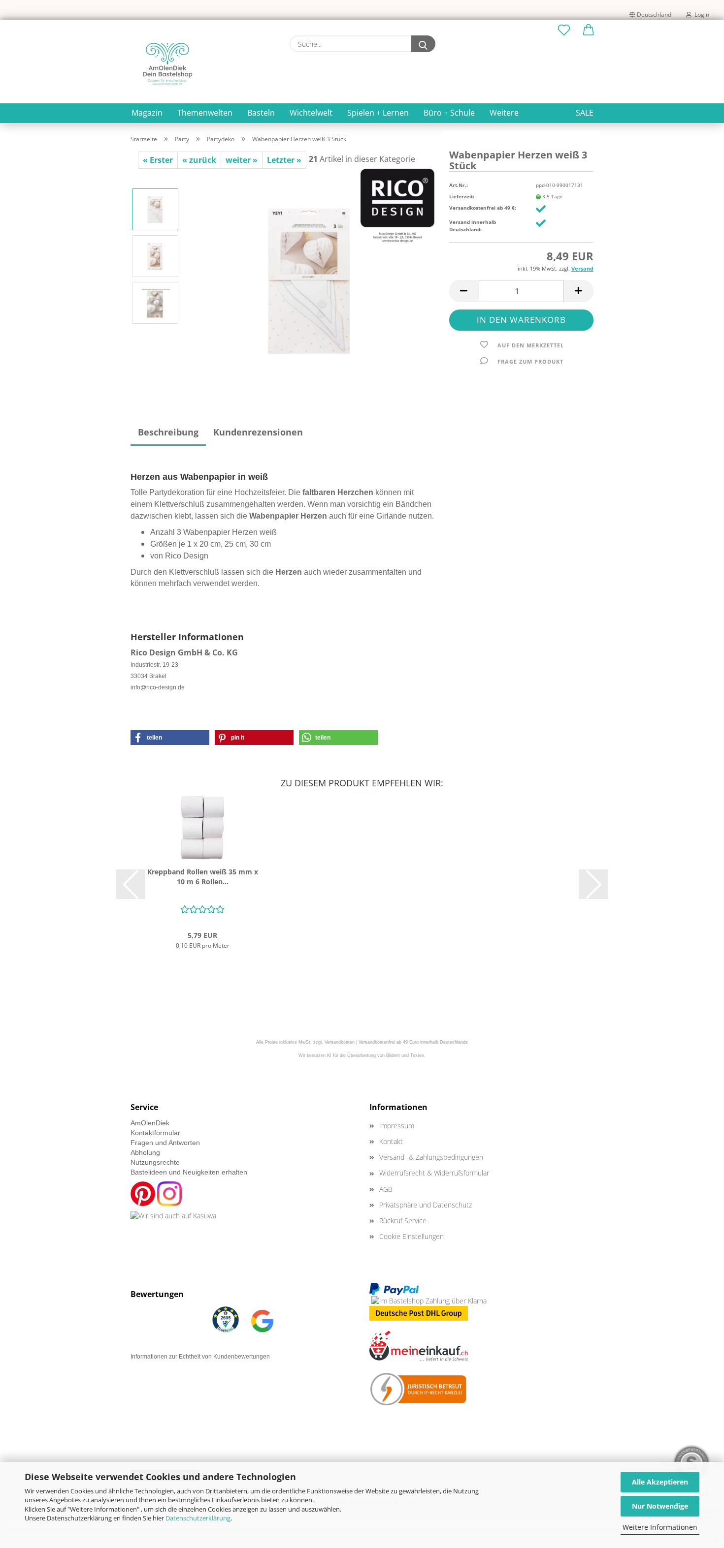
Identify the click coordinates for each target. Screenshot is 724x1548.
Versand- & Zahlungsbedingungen (431, 1157)
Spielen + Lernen (378, 112)
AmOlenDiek (150, 1123)
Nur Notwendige (660, 1506)
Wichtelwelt (311, 112)
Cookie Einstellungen (411, 1236)
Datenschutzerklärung (197, 1518)
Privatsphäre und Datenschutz (425, 1204)
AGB (386, 1189)
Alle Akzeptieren (660, 1481)
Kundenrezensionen (258, 432)
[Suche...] (423, 43)
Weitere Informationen (660, 1527)
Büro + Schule (449, 112)
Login (700, 14)
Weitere (504, 112)
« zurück (199, 160)
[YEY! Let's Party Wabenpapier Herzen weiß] (311, 278)
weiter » (242, 160)
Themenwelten (204, 112)
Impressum (396, 1125)
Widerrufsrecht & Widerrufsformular (434, 1172)
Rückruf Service (403, 1220)
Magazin (147, 112)
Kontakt (391, 1141)
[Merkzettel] (564, 30)
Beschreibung (168, 432)
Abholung (145, 1152)
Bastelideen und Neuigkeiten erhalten (189, 1172)
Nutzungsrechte (155, 1162)
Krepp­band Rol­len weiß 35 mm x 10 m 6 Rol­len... (202, 876)
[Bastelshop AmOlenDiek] (167, 64)
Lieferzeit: (461, 196)
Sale (584, 112)
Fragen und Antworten (165, 1142)
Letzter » (284, 160)
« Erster (158, 160)
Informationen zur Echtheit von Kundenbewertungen (200, 1356)
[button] (588, 30)
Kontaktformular (155, 1133)
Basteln (261, 112)
